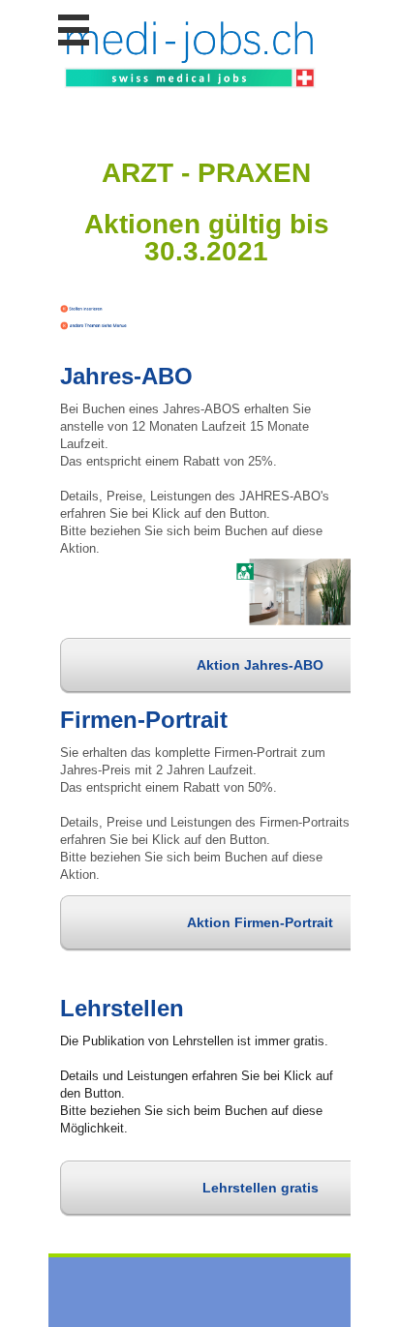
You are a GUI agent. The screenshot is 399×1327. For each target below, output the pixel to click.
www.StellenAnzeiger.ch (190, 53)
